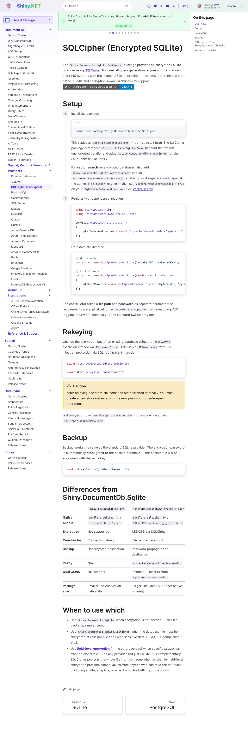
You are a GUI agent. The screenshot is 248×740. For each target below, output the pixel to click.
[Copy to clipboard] (180, 130)
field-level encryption (93, 648)
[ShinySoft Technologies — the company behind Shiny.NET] (207, 6)
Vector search (143, 189)
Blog (185, 6)
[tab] (110, 33)
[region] (128, 222)
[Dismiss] (184, 21)
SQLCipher (92, 70)
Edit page (74, 689)
